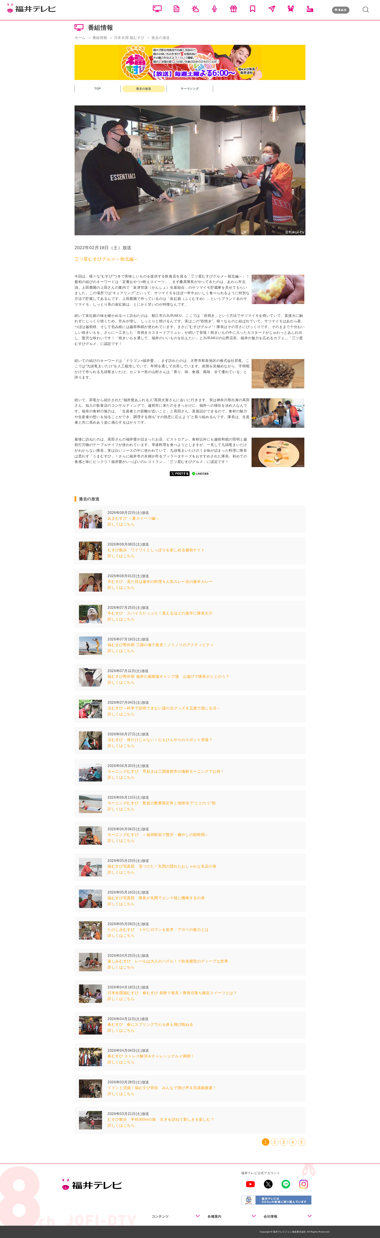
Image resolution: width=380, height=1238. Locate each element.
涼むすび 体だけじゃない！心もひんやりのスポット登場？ (160, 740)
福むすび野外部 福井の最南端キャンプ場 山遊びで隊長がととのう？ (168, 676)
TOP (97, 88)
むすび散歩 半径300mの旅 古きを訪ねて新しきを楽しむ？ (161, 1119)
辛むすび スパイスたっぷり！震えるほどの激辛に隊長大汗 (160, 613)
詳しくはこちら (121, 524)
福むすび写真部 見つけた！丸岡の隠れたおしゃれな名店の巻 (162, 866)
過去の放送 (143, 88)
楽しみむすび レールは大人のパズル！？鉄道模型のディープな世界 (168, 961)
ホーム (80, 38)
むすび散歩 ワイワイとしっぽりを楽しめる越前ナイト (158, 550)
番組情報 (100, 38)
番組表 (342, 10)
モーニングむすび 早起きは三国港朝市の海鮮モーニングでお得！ (166, 771)
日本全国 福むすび (129, 38)
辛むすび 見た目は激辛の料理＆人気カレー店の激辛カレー (160, 582)
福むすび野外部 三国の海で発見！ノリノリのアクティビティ (161, 645)
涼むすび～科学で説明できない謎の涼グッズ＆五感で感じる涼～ (164, 708)
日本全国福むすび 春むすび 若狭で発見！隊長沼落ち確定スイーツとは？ (172, 993)
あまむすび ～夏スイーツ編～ (133, 518)
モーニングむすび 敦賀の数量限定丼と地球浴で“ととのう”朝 (163, 803)
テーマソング (190, 88)
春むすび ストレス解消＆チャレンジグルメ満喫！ (151, 1056)
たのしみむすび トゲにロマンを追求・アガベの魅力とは (158, 930)
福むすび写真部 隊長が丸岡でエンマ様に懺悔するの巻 (156, 898)
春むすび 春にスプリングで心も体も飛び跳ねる (150, 1024)
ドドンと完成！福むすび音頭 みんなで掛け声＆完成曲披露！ (162, 1088)
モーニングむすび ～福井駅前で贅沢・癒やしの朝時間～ (158, 835)
